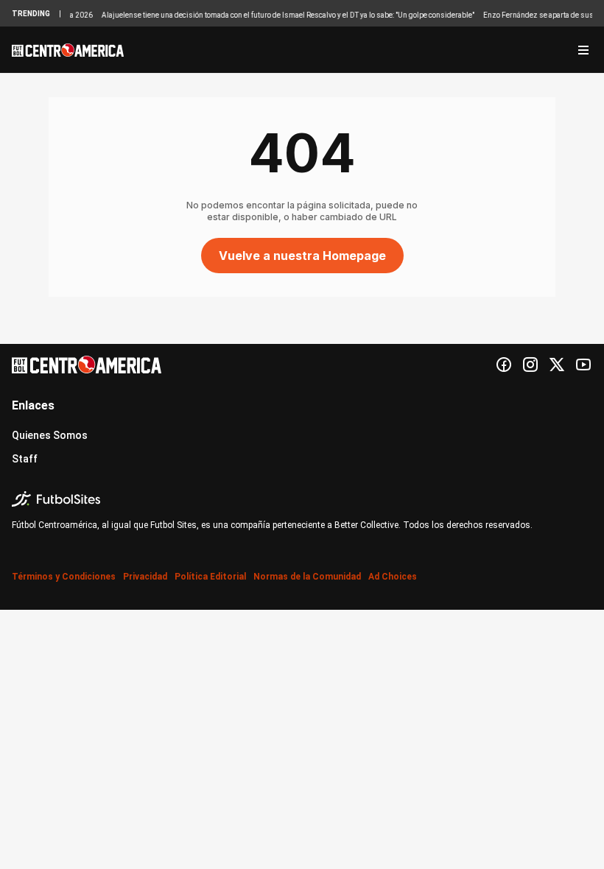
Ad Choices (392, 576)
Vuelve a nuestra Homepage (302, 255)
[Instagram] (530, 364)
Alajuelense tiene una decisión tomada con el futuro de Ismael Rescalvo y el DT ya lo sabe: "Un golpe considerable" (282, 15)
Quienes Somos (50, 435)
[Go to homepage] (68, 50)
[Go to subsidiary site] (302, 499)
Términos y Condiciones (64, 576)
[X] (557, 364)
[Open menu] (583, 50)
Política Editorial (210, 576)
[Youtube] (583, 364)
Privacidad (145, 576)
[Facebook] (504, 364)
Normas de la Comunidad (307, 576)
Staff (25, 459)
